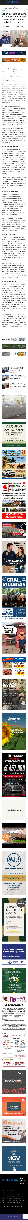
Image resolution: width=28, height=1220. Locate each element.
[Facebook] (25, 1178)
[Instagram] (25, 1181)
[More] (22, 26)
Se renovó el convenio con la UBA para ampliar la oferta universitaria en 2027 (17, 369)
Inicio (3, 7)
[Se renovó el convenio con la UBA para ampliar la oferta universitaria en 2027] (5, 369)
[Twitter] (25, 1184)
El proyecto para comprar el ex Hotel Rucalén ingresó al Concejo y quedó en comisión (18, 377)
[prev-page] (3, 391)
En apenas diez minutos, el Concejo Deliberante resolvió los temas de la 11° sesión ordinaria (18, 385)
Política (6, 7)
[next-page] (5, 391)
